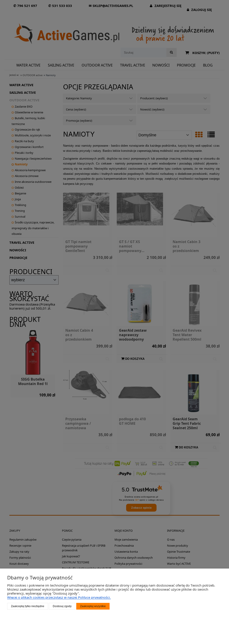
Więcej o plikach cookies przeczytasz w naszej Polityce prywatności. (59, 597)
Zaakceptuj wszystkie (93, 606)
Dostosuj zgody (62, 606)
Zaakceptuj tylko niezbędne (27, 606)
